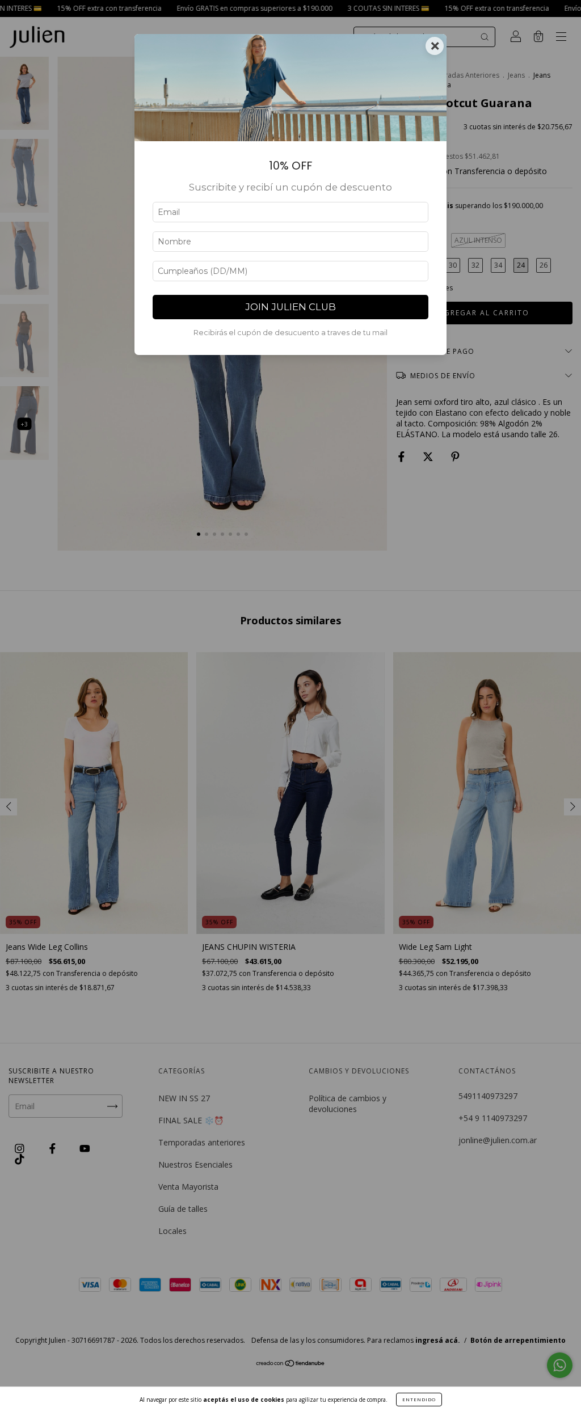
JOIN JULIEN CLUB (290, 306)
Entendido (419, 1399)
